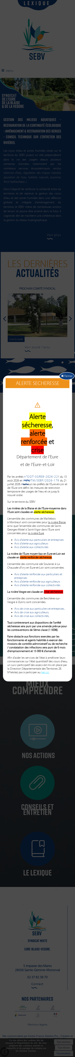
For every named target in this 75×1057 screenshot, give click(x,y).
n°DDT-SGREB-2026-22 (41, 477)
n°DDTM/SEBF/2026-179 (41, 480)
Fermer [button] (68, 376)
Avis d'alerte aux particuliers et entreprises (39, 540)
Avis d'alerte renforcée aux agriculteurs (37, 581)
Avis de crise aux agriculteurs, (31, 612)
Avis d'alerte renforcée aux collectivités (37, 585)
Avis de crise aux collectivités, (31, 616)
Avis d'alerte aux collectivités (31, 547)
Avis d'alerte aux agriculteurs (31, 543)
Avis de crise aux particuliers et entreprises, (39, 608)
